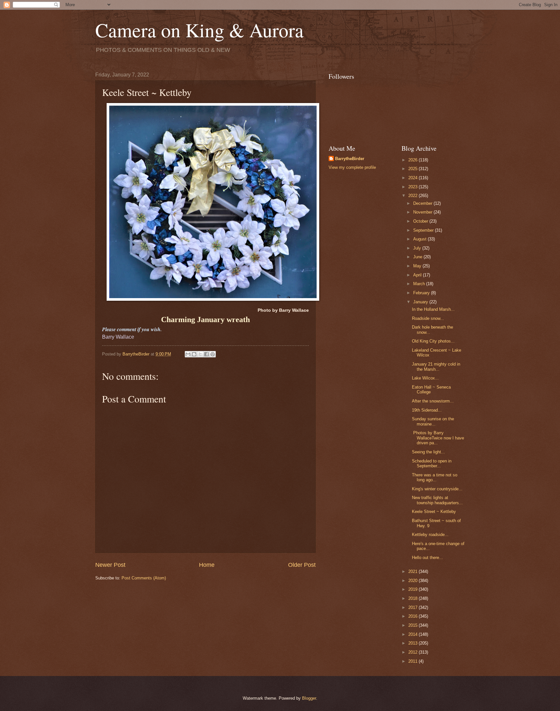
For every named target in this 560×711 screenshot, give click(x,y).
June (418, 256)
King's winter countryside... (437, 488)
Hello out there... (427, 557)
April (418, 275)
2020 (413, 580)
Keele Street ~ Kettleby (434, 511)
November (423, 212)
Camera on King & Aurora (199, 30)
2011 (413, 661)
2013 (413, 643)
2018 (413, 598)
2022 (413, 195)
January (421, 301)
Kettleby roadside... (430, 534)
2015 (413, 625)
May (418, 265)
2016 (413, 616)
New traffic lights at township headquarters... (437, 500)
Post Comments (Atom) (144, 578)
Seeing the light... (428, 451)
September (424, 230)
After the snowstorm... (433, 401)
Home (207, 565)
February (422, 292)
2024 (413, 177)
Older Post (302, 565)
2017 (413, 607)
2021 (413, 571)
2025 (413, 168)
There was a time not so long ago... (434, 477)
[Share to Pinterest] (212, 354)
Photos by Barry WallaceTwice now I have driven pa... (438, 437)
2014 (413, 634)
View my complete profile (352, 167)
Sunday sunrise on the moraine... (433, 421)
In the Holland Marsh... (433, 309)
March (419, 283)
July (417, 248)
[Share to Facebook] (206, 354)
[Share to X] (200, 354)
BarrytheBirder (349, 158)
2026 (413, 159)
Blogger (309, 698)
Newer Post (110, 565)
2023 (413, 186)
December (423, 203)
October (421, 221)
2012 (413, 652)
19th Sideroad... (427, 410)
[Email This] (188, 354)
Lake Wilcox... (425, 378)
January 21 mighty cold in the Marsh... (436, 366)
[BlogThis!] (194, 354)
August (420, 239)
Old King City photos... (433, 341)
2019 (413, 589)
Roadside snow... (428, 318)
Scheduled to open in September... (431, 463)
